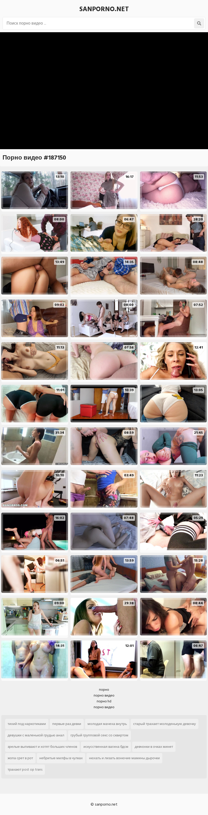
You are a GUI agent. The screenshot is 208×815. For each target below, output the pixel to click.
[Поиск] (199, 23)
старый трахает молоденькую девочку (164, 724)
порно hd (104, 701)
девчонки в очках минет (154, 747)
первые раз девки (66, 724)
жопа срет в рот (20, 758)
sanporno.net (104, 9)
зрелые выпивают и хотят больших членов (42, 747)
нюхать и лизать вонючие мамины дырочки (124, 758)
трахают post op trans (25, 769)
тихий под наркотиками (27, 724)
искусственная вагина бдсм (105, 747)
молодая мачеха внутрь (107, 724)
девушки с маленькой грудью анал (36, 735)
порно (104, 689)
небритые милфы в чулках (61, 758)
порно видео (104, 695)
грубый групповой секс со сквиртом (99, 735)
